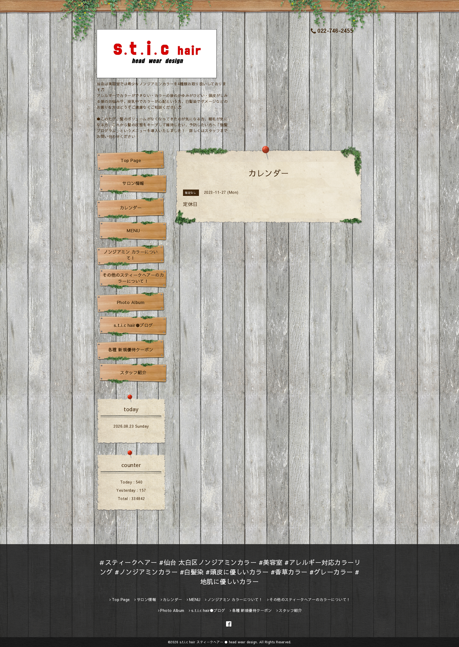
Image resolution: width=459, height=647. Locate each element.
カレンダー (131, 208)
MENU (133, 230)
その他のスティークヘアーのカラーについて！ (133, 278)
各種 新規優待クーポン (131, 349)
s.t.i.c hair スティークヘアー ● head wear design (218, 642)
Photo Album (131, 302)
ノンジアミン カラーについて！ (131, 255)
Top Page (131, 160)
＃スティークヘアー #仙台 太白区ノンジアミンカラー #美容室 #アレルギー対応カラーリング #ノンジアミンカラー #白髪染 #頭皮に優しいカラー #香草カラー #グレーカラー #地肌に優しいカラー (229, 572)
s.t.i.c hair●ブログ (133, 325)
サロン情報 (133, 183)
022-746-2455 (335, 30)
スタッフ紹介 (133, 372)
